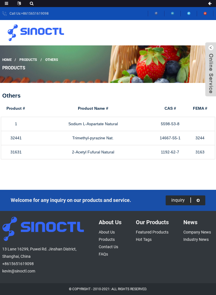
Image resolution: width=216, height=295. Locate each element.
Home (7, 60)
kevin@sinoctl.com (18, 271)
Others (51, 60)
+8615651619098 (18, 263)
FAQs (103, 254)
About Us (107, 232)
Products (28, 60)
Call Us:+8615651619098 (29, 14)
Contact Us (108, 247)
